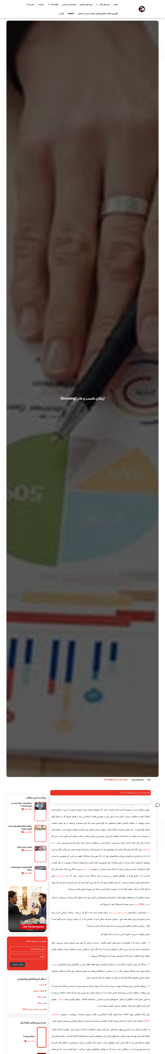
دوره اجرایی (140, 904)
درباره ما (41, 4)
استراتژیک (61, 875)
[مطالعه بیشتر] (25, 1041)
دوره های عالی (104, 4)
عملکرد (61, 999)
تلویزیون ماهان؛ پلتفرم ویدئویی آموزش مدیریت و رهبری (98, 13)
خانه (149, 780)
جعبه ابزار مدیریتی (69, 4)
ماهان (116, 4)
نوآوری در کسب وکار (24, 847)
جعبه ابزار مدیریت (137, 780)
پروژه (116, 971)
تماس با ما (30, 4)
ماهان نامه (55, 4)
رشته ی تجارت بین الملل (118, 912)
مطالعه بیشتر (31, 1041)
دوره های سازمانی (86, 4)
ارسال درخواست (17, 964)
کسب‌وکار (86, 869)
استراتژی (54, 964)
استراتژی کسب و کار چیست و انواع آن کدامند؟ (21, 804)
